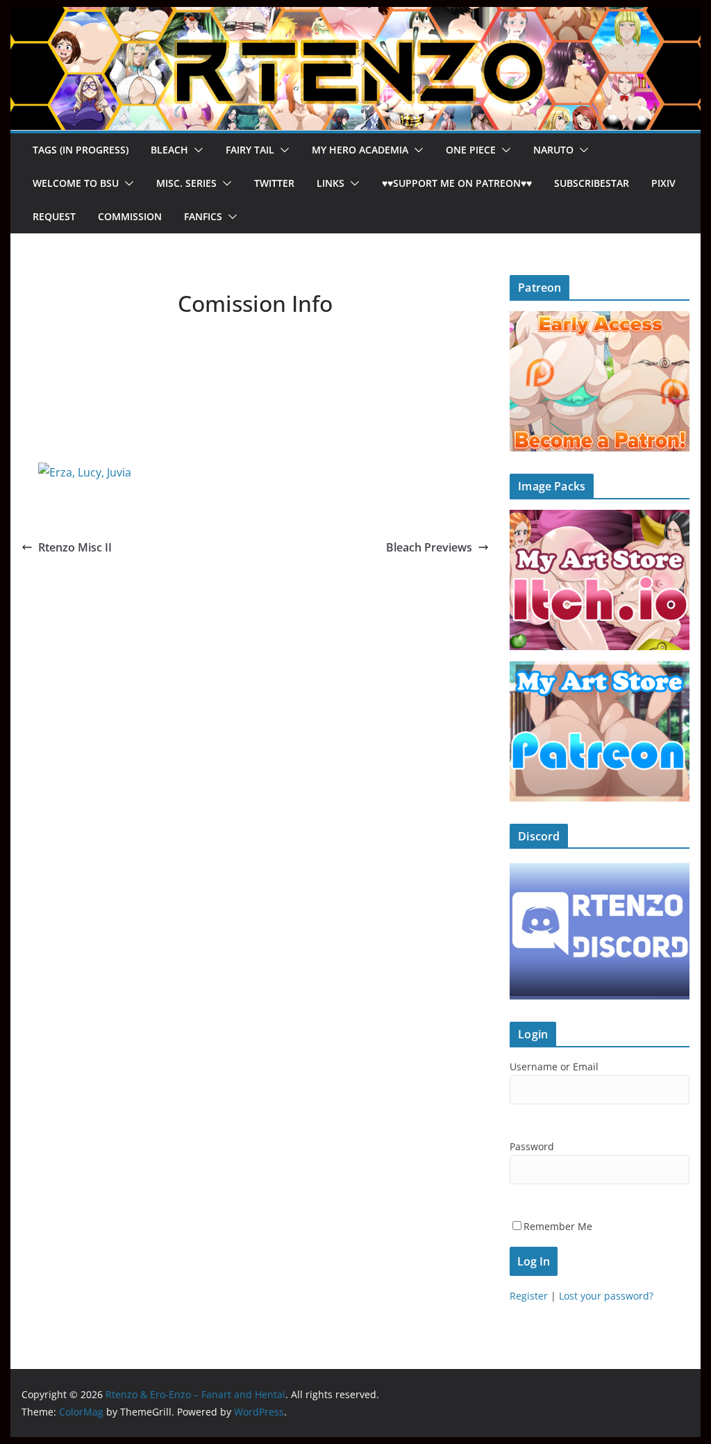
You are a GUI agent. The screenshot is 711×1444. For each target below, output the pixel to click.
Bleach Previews (429, 547)
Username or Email (554, 1066)
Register (529, 1295)
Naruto (553, 149)
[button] (195, 150)
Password (532, 1146)
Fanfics (203, 216)
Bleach (169, 149)
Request (54, 216)
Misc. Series (186, 183)
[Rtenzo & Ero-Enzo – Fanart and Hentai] (355, 16)
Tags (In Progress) (80, 149)
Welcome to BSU (76, 183)
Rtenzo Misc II (75, 547)
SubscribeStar (591, 183)
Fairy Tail (250, 149)
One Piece (471, 149)
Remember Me (558, 1226)
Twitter (274, 183)
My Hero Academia (360, 149)
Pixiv (663, 183)
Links (330, 183)
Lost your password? (606, 1295)
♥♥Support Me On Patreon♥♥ (457, 183)
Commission (130, 216)
